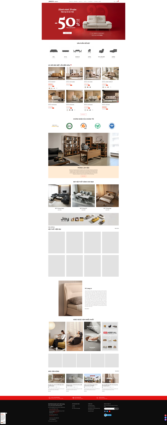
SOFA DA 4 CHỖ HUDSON (88, 104)
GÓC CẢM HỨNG (53, 371)
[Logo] (55, 126)
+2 (57, 88)
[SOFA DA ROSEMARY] (56, 73)
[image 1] (83, 219)
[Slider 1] (83, 21)
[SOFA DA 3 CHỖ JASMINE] (74, 73)
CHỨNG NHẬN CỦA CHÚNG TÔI (83, 119)
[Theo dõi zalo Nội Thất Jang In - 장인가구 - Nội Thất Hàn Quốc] (107, 411)
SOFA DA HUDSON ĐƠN (70, 104)
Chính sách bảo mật (91, 409)
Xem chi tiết (83, 176)
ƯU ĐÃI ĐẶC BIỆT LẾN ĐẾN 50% (59, 65)
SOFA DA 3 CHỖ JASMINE (70, 81)
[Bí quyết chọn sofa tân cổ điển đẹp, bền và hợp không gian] (56, 378)
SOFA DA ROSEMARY (51, 81)
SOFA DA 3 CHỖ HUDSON (52, 104)
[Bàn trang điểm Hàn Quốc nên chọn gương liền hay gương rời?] (110, 378)
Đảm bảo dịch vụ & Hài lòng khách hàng (94, 408)
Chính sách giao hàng (91, 405)
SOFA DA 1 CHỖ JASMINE (88, 81)
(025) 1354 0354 (51, 415)
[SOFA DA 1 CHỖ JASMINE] (92, 73)
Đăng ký (116, 408)
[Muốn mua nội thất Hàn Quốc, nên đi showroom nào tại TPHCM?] (92, 378)
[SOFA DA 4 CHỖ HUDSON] (92, 96)
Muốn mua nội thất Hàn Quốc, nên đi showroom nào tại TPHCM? (90, 385)
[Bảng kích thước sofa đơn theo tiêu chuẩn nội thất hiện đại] (74, 378)
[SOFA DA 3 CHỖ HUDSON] (56, 96)
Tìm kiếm (73, 405)
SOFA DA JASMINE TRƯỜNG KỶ (107, 81)
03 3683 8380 (55, 412)
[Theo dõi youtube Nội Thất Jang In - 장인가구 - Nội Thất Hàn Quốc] (110, 411)
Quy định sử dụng (90, 411)
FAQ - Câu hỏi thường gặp (76, 408)
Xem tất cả (83, 114)
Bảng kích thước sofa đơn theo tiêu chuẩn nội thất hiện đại (74, 385)
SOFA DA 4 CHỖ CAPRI (106, 104)
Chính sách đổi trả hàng (91, 406)
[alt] (112, 126)
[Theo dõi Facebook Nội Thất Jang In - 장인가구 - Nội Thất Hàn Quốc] (105, 411)
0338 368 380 (57, 411)
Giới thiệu (73, 406)
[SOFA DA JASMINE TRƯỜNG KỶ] (110, 73)
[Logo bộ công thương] (107, 415)
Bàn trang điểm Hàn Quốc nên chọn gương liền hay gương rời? (110, 385)
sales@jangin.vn (53, 419)
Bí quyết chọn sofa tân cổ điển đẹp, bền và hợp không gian (56, 385)
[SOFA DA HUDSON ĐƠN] (74, 96)
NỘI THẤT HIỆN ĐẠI (54, 228)
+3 (110, 87)
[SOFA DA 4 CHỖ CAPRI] (110, 96)
